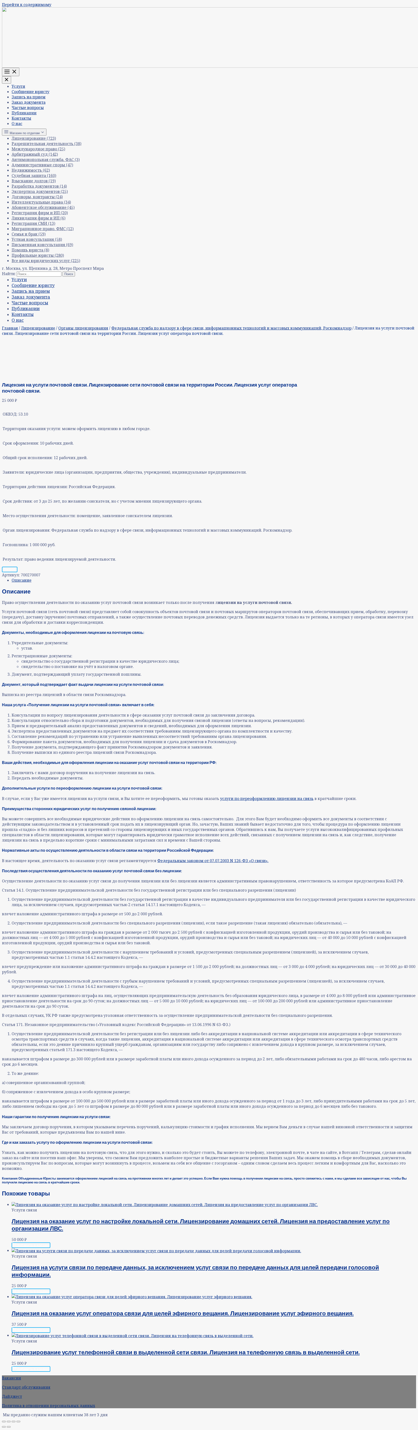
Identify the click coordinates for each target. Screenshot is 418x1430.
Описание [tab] (21, 580)
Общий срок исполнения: (28, 457)
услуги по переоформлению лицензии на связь (267, 798)
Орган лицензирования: (26, 530)
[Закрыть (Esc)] (18, 1421)
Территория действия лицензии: (35, 486)
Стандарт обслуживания (26, 1387)
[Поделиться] (13, 1421)
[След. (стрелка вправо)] (9, 1427)
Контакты (21, 118)
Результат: (13, 559)
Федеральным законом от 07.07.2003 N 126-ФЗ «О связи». (213, 860)
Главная (10, 328)
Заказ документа (28, 102)
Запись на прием (28, 97)
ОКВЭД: (10, 414)
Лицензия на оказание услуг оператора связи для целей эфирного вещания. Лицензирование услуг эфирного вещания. (183, 1313)
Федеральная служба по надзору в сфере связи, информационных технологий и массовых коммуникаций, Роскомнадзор (231, 328)
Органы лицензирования (83, 328)
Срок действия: (18, 501)
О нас (17, 123)
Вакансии (11, 1378)
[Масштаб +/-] (4, 1421)
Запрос (9, 569)
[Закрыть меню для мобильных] (6, 80)
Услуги (18, 86)
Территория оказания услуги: (32, 428)
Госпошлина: (16, 544)
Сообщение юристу (30, 91)
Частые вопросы (28, 107)
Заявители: (14, 472)
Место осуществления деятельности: (39, 515)
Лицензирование (38, 328)
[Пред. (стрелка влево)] (4, 1427)
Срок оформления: (21, 443)
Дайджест (12, 1396)
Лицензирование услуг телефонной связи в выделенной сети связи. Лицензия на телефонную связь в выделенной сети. (186, 1352)
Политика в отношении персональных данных (48, 1405)
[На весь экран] (9, 1421)
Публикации (24, 113)
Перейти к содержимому (26, 4)
